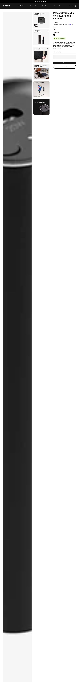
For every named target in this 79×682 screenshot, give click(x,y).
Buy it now (65, 66)
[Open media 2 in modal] (41, 20)
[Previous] (25, 1)
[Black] (54, 35)
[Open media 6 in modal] (41, 89)
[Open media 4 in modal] (41, 55)
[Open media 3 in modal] (41, 37)
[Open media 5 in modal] (41, 72)
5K (54, 29)
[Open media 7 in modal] (41, 107)
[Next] (53, 1)
